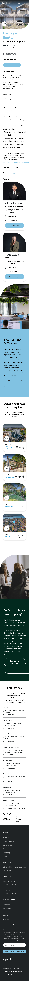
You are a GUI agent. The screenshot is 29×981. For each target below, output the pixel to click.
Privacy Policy (14, 968)
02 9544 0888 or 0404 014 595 (16, 808)
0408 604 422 (12, 216)
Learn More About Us (12, 381)
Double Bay (7, 720)
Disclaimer (6, 968)
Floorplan (6, 59)
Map (11, 59)
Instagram (7, 908)
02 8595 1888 (10, 742)
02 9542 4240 (10, 768)
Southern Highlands (11, 747)
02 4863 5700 (10, 755)
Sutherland (7, 760)
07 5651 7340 (10, 795)
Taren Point (7, 774)
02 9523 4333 (12, 220)
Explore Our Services (14, 662)
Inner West (7, 734)
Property (6, 837)
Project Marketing (9, 841)
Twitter (5, 916)
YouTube (6, 919)
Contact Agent (14, 225)
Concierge (7, 853)
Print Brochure (8, 173)
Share (15, 59)
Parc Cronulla (8, 707)
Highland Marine (9, 800)
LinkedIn (6, 912)
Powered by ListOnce (9, 975)
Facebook (6, 904)
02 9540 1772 (10, 782)
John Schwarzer (13, 203)
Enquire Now (12, 65)
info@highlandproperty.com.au (14, 867)
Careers (6, 857)
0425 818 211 (12, 268)
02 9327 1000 (10, 728)
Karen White (12, 254)
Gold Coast (7, 787)
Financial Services (9, 849)
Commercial (7, 845)
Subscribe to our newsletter (14, 951)
